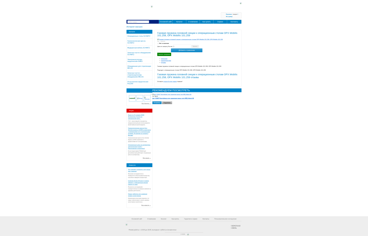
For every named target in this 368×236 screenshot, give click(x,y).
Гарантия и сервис (190, 219)
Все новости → (146, 205)
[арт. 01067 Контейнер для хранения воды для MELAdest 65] (186, 94)
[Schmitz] (147, 98)
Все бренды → (146, 103)
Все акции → (147, 158)
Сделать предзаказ (164, 54)
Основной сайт (166, 22)
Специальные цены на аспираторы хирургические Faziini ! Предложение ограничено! (139, 146)
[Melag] (140, 98)
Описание (164, 58)
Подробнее (167, 102)
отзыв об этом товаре (170, 81)
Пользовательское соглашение (225, 219)
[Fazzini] (132, 98)
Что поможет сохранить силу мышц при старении (139, 170)
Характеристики (166, 60)
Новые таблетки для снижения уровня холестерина (137, 195)
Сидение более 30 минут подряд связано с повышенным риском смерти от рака (138, 182)
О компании (193, 22)
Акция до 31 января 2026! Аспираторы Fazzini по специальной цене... (136, 116)
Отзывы (163, 62)
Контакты (234, 22)
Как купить (206, 22)
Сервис (220, 22)
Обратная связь (235, 227)
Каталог (179, 22)
